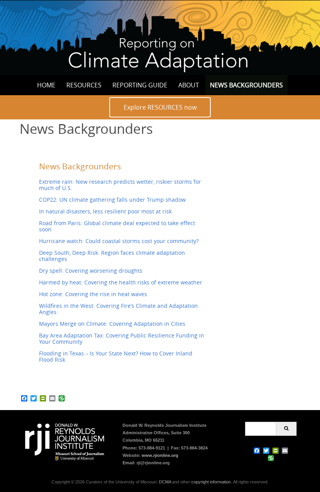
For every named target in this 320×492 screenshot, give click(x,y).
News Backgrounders (246, 85)
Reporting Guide (139, 85)
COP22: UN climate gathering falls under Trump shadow (112, 199)
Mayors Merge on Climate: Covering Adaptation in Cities (112, 323)
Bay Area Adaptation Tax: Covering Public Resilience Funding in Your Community (121, 338)
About (188, 85)
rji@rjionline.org (153, 462)
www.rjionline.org (160, 455)
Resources (83, 85)
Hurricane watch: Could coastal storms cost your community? (119, 241)
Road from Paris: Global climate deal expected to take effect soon (117, 226)
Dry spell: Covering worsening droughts (90, 270)
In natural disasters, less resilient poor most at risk (105, 211)
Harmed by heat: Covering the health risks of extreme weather (120, 282)
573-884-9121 (152, 448)
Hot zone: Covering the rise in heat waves (93, 294)
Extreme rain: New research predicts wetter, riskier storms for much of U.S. (120, 185)
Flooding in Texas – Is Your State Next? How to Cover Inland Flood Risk (115, 356)
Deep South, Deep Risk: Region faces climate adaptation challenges (112, 256)
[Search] (286, 429)
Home (46, 85)
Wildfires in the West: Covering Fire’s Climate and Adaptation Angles (118, 309)
